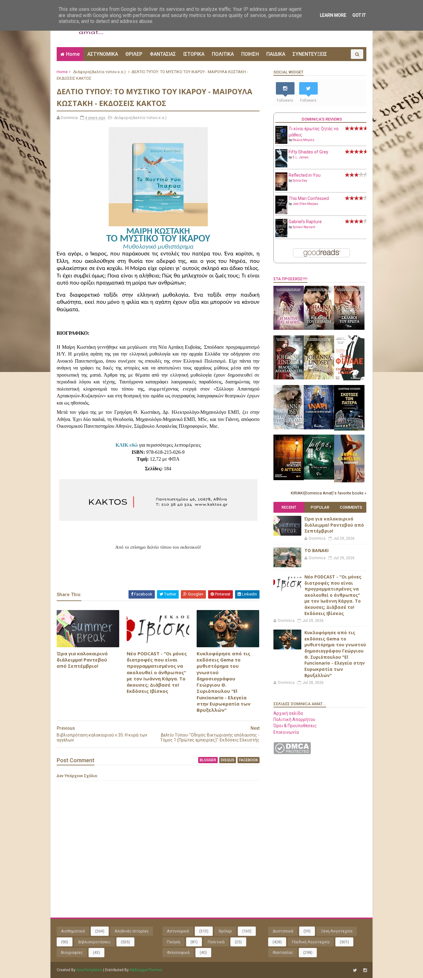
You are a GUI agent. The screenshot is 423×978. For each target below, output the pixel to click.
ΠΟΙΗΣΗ (250, 54)
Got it (359, 15)
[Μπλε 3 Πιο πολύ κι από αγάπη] (319, 478)
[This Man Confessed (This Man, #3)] (281, 212)
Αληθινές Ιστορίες (132, 931)
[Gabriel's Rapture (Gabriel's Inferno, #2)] (281, 235)
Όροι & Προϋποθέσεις (295, 725)
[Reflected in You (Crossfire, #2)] (281, 189)
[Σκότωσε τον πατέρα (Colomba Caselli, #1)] (349, 429)
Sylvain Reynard (304, 227)
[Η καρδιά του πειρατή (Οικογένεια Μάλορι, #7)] (319, 328)
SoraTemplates (89, 970)
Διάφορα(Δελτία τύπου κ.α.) (99, 71)
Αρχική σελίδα (288, 713)
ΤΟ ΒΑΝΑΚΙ (316, 550)
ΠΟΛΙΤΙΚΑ (223, 54)
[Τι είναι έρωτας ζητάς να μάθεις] (281, 142)
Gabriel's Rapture (305, 221)
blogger (208, 760)
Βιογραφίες (72, 952)
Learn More (333, 15)
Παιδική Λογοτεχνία (310, 942)
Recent (288, 507)
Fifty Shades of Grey (308, 151)
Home (73, 54)
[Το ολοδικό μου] (349, 480)
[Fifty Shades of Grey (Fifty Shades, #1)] (281, 165)
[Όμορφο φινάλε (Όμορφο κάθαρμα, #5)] (349, 378)
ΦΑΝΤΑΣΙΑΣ (163, 54)
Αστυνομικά (178, 931)
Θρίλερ (225, 931)
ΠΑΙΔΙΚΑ (275, 54)
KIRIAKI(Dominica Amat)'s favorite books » (328, 493)
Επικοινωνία (286, 732)
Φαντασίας (283, 952)
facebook (248, 760)
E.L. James (301, 157)
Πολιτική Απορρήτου (294, 719)
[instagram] (365, 970)
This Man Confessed (309, 198)
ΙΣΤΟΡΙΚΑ (193, 54)
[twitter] (355, 970)
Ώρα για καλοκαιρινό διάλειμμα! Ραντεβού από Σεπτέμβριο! (82, 659)
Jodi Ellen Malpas (305, 204)
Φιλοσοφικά (178, 952)
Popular (320, 507)
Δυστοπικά (283, 931)
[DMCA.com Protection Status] (292, 752)
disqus (227, 760)
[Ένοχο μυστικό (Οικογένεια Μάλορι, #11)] (319, 377)
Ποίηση (173, 942)
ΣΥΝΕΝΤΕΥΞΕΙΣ (310, 54)
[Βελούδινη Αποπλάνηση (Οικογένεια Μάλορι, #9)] (288, 377)
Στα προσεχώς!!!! (290, 279)
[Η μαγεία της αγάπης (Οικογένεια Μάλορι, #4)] (288, 328)
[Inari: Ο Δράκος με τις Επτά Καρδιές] (319, 427)
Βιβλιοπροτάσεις (94, 942)
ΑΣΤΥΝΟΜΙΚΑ (102, 54)
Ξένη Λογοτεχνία (336, 931)
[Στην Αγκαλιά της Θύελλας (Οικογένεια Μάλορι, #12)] (288, 427)
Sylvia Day (300, 180)
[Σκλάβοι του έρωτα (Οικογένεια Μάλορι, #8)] (349, 328)
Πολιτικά (216, 942)
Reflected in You (305, 175)
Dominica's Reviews (322, 119)
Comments (351, 507)
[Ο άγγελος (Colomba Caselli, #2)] (288, 478)
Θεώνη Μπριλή (303, 140)
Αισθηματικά (73, 931)
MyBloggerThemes (146, 970)
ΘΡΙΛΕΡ (133, 54)
